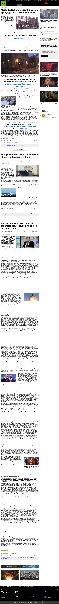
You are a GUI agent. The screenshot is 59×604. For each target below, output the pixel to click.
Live (30, 591)
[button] (19, 63)
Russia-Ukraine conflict (5, 210)
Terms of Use (46, 591)
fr (8, 586)
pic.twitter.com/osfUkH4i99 (20, 38)
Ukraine (14, 210)
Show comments (20, 149)
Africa (2, 595)
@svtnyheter (20, 86)
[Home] (3, 3)
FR (8, 0)
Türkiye (11, 210)
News (2, 591)
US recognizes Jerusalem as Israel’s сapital (9, 142)
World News (5, 7)
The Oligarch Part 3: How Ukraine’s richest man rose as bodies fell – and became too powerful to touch (48, 74)
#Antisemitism (9, 84)
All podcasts (56, 107)
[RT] (17, 0)
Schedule (31, 595)
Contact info (45, 596)
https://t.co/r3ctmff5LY (25, 84)
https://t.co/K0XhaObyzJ (11, 126)
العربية (1, 0)
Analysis (16, 591)
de (7, 586)
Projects (16, 596)
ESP (3, 0)
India (1, 596)
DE (7, 0)
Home (2, 7)
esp (3, 586)
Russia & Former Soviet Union (5, 592)
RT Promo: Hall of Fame (47, 595)
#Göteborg (20, 83)
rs (10, 586)
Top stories (42, 7)
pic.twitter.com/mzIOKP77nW (27, 126)
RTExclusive (5, 550)
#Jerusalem (15, 122)
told (23, 91)
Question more (11, 2)
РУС (5, 0)
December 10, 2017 (25, 88)
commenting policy (10, 145)
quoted (25, 98)
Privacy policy (46, 592)
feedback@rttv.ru (4, 146)
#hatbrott (16, 84)
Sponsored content (32, 596)
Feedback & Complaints (47, 597)
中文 (11, 0)
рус (5, 586)
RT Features (42, 60)
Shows (16, 595)
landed (6, 50)
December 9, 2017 (23, 128)
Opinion (16, 592)
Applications (31, 592)
